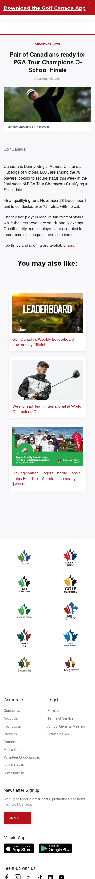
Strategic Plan (58, 733)
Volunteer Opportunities (22, 757)
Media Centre (14, 749)
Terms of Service (61, 718)
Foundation (12, 726)
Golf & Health (14, 765)
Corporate (13, 699)
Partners (10, 733)
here (71, 245)
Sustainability (14, 772)
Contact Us (12, 710)
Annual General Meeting (66, 726)
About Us (11, 718)
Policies (53, 710)
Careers (10, 741)
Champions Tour (47, 43)
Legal (53, 699)
